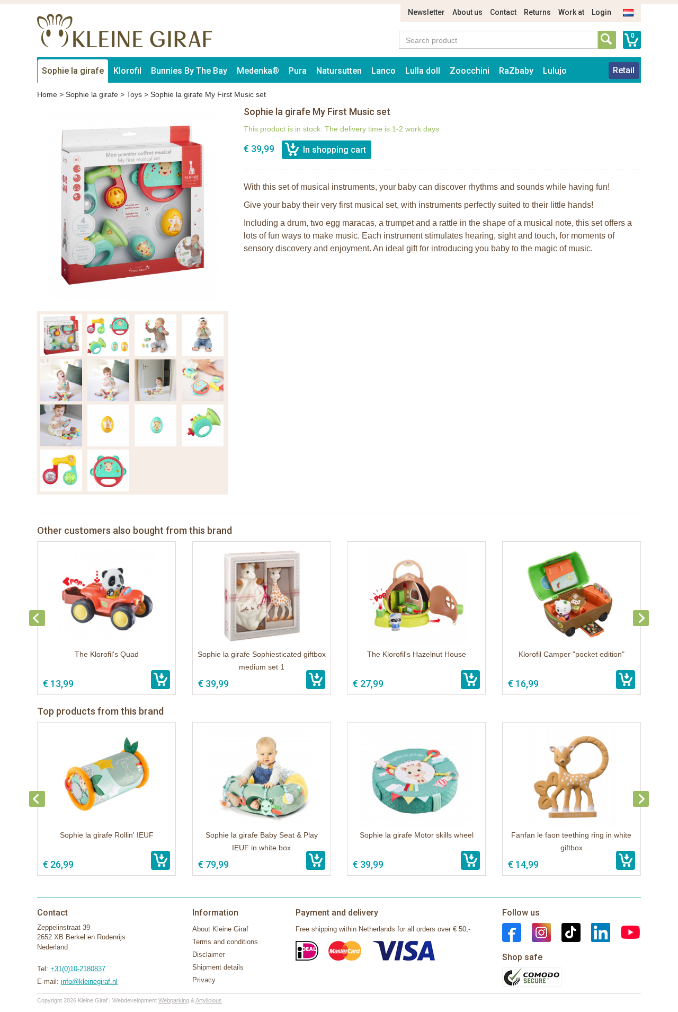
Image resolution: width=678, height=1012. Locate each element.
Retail (624, 70)
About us (467, 12)
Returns (537, 12)
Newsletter (426, 12)
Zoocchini (469, 71)
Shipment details (218, 967)
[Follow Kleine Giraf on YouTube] (625, 932)
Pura (298, 71)
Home (47, 94)
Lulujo (555, 71)
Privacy (204, 980)
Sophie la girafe (73, 71)
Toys (134, 94)
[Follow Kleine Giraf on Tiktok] (566, 932)
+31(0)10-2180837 (77, 969)
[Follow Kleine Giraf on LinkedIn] (595, 932)
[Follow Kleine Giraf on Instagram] (536, 932)
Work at (571, 12)
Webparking (173, 1000)
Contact (503, 12)
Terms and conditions (225, 942)
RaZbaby (516, 71)
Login (601, 12)
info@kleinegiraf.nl (89, 981)
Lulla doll (422, 71)
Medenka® (258, 71)
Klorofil (127, 71)
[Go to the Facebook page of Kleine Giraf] (511, 932)
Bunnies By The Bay (189, 71)
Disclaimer (208, 954)
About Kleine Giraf (220, 929)
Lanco (383, 71)
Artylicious (208, 1000)
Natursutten (339, 71)
